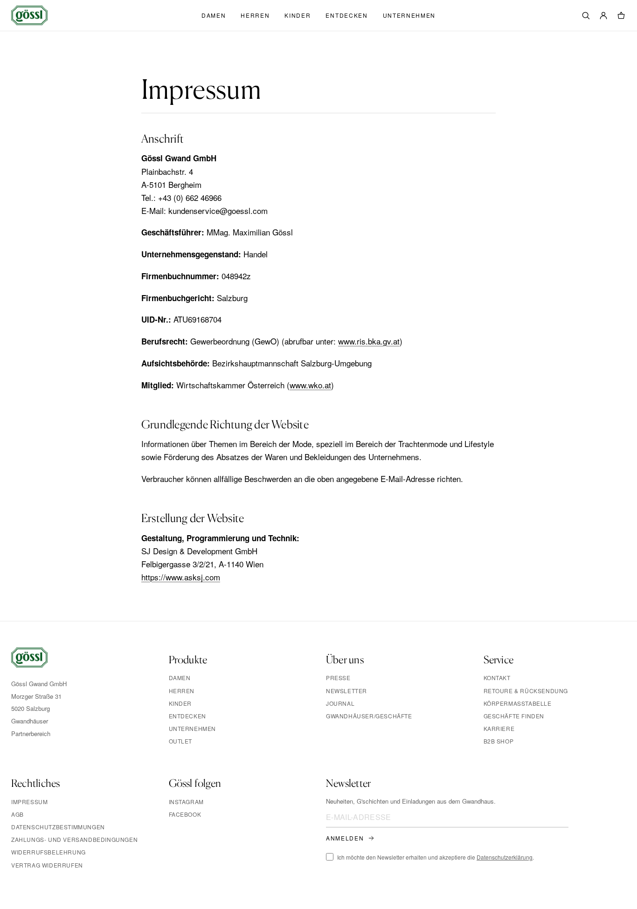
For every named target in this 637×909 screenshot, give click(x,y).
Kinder (297, 15)
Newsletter (346, 691)
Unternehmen (409, 15)
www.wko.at (310, 385)
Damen (213, 15)
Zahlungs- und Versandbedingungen (74, 839)
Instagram (186, 802)
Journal (340, 703)
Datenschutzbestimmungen (58, 827)
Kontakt (497, 678)
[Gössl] (29, 15)
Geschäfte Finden (514, 716)
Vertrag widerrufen (47, 865)
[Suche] (585, 15)
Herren (255, 15)
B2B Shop (499, 741)
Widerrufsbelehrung (48, 852)
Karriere (499, 728)
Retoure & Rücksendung (526, 691)
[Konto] (603, 15)
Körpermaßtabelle (518, 703)
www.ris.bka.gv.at (369, 341)
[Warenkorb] (621, 15)
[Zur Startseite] (29, 662)
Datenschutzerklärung (505, 857)
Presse (338, 678)
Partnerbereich (30, 733)
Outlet (181, 741)
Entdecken (346, 15)
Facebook (185, 814)
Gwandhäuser (29, 720)
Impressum (29, 802)
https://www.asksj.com (180, 577)
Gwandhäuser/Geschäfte (369, 716)
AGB (17, 814)
